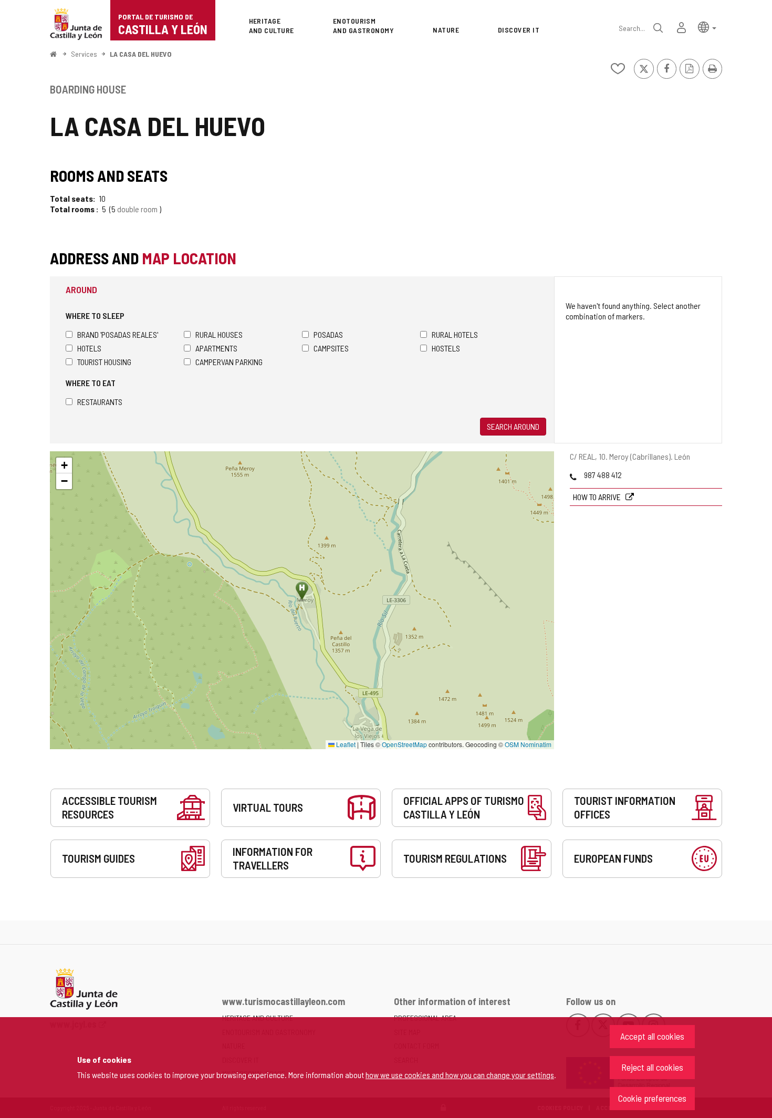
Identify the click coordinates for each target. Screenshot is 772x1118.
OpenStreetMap (404, 744)
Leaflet (345, 744)
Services (84, 53)
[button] (707, 26)
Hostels (446, 348)
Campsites (331, 348)
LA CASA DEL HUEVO (141, 53)
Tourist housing (104, 362)
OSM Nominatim (528, 744)
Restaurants (99, 402)
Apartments (216, 348)
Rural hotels (455, 334)
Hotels (89, 348)
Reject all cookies (652, 1067)
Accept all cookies (652, 1036)
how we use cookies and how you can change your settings (460, 1075)
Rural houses (219, 334)
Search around (513, 426)
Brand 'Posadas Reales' (117, 334)
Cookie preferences (652, 1098)
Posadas (328, 334)
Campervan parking (229, 362)
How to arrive (597, 497)
